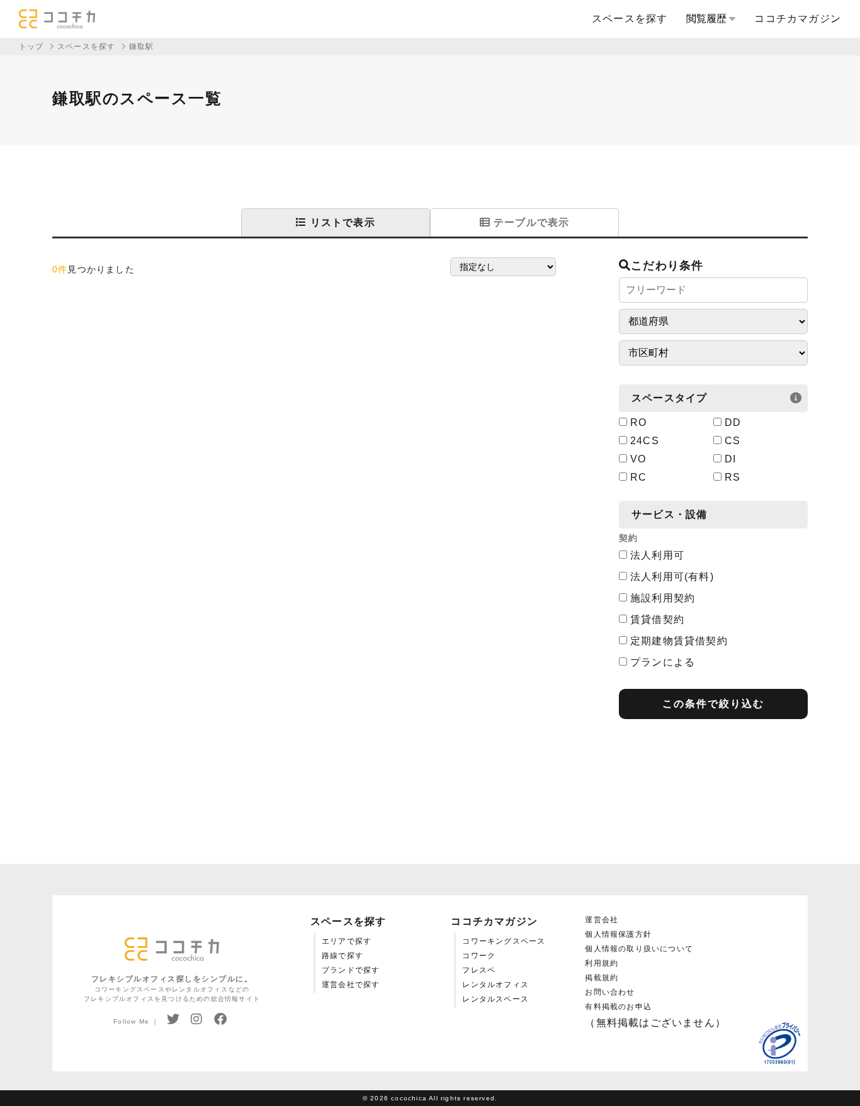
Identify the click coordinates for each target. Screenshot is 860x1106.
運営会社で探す (351, 984)
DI (730, 459)
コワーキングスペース (503, 941)
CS (732, 440)
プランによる (662, 662)
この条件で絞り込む (713, 703)
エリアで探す (346, 941)
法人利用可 (657, 555)
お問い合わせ (610, 992)
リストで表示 (341, 222)
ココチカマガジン (797, 18)
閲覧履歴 (707, 18)
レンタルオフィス (495, 984)
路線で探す (342, 955)
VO (638, 459)
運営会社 (601, 919)
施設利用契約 (662, 598)
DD (733, 422)
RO (638, 422)
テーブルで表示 (530, 222)
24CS (644, 440)
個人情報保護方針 (618, 934)
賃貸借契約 (657, 619)
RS (732, 477)
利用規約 (601, 963)
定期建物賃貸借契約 (679, 640)
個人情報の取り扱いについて (639, 948)
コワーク (478, 955)
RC (638, 477)
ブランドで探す (351, 970)
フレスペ (478, 970)
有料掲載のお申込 (618, 1006)
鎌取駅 (141, 46)
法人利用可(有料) (672, 576)
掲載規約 (601, 977)
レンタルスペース (495, 999)
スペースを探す (629, 18)
